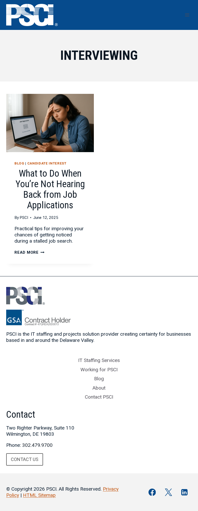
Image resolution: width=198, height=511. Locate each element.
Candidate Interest (47, 163)
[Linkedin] (184, 492)
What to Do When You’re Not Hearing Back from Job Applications (50, 189)
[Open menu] (187, 15)
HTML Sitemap (39, 495)
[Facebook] (152, 492)
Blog (19, 163)
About (99, 388)
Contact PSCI (99, 397)
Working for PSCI (99, 370)
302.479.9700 (37, 445)
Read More (29, 252)
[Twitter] (168, 492)
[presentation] (50, 123)
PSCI (24, 217)
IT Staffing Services (99, 360)
